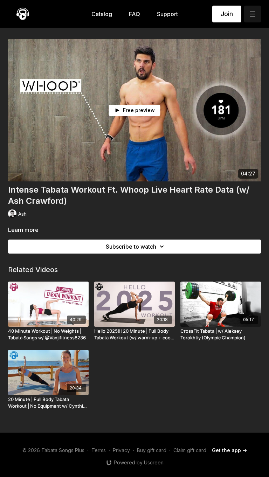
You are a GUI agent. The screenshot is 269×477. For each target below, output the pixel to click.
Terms (98, 450)
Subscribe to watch (131, 246)
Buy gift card (151, 450)
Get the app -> (229, 450)
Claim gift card (189, 450)
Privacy (121, 450)
